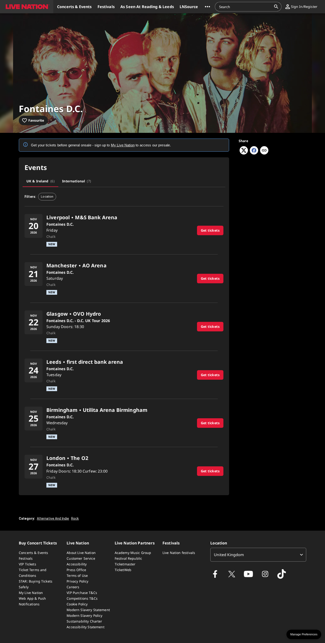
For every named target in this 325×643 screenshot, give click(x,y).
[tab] (40, 181)
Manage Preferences (303, 634)
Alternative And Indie (53, 518)
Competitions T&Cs (82, 598)
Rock (75, 518)
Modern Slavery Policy (84, 615)
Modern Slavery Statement (88, 610)
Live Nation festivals (178, 552)
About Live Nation (81, 552)
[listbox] (258, 554)
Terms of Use (77, 575)
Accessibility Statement (85, 627)
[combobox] (245, 6)
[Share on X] (244, 153)
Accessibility (77, 564)
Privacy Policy (77, 581)
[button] (26, 6)
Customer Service (81, 558)
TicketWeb (123, 570)
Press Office (76, 570)
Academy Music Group (133, 552)
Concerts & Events (33, 552)
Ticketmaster (125, 564)
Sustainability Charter (84, 621)
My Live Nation (31, 592)
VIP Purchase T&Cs (82, 592)
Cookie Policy (77, 604)
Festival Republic (128, 558)
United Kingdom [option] (229, 554)
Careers (73, 587)
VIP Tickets (27, 564)
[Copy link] (264, 150)
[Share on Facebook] (254, 153)
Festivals (26, 558)
